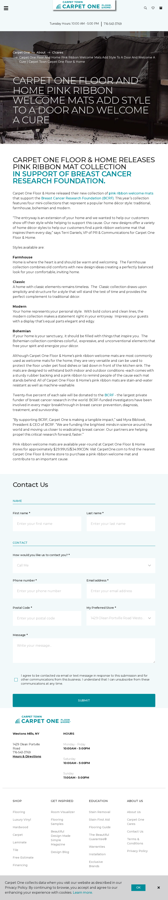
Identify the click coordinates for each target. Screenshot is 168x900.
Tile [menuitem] (15, 850)
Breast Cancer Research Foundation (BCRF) (77, 198)
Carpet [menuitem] (18, 835)
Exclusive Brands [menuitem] (96, 864)
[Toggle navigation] (6, 8)
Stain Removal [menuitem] (99, 812)
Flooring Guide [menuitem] (100, 827)
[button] (145, 8)
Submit (84, 700)
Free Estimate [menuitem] (23, 857)
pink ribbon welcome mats (131, 193)
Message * (20, 635)
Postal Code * (22, 607)
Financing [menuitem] (20, 865)
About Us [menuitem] (134, 812)
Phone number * (25, 580)
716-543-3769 (113, 24)
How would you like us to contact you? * (41, 555)
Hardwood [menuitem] (20, 827)
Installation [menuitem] (97, 854)
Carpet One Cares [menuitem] (135, 822)
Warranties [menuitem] (97, 847)
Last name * (94, 513)
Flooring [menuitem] (19, 812)
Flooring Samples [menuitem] (57, 822)
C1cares (57, 52)
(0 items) (160, 8)
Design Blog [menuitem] (60, 852)
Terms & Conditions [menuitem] (135, 841)
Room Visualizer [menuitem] (63, 812)
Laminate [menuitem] (20, 842)
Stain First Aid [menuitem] (99, 819)
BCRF (109, 395)
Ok (138, 887)
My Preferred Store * (101, 607)
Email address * (97, 580)
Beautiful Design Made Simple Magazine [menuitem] (60, 838)
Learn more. (83, 892)
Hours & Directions (27, 756)
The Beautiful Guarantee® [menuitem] (99, 837)
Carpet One (21, 52)
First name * (21, 513)
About (40, 52)
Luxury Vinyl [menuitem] (22, 819)
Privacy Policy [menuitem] (137, 851)
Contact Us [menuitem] (135, 831)
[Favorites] (153, 8)
